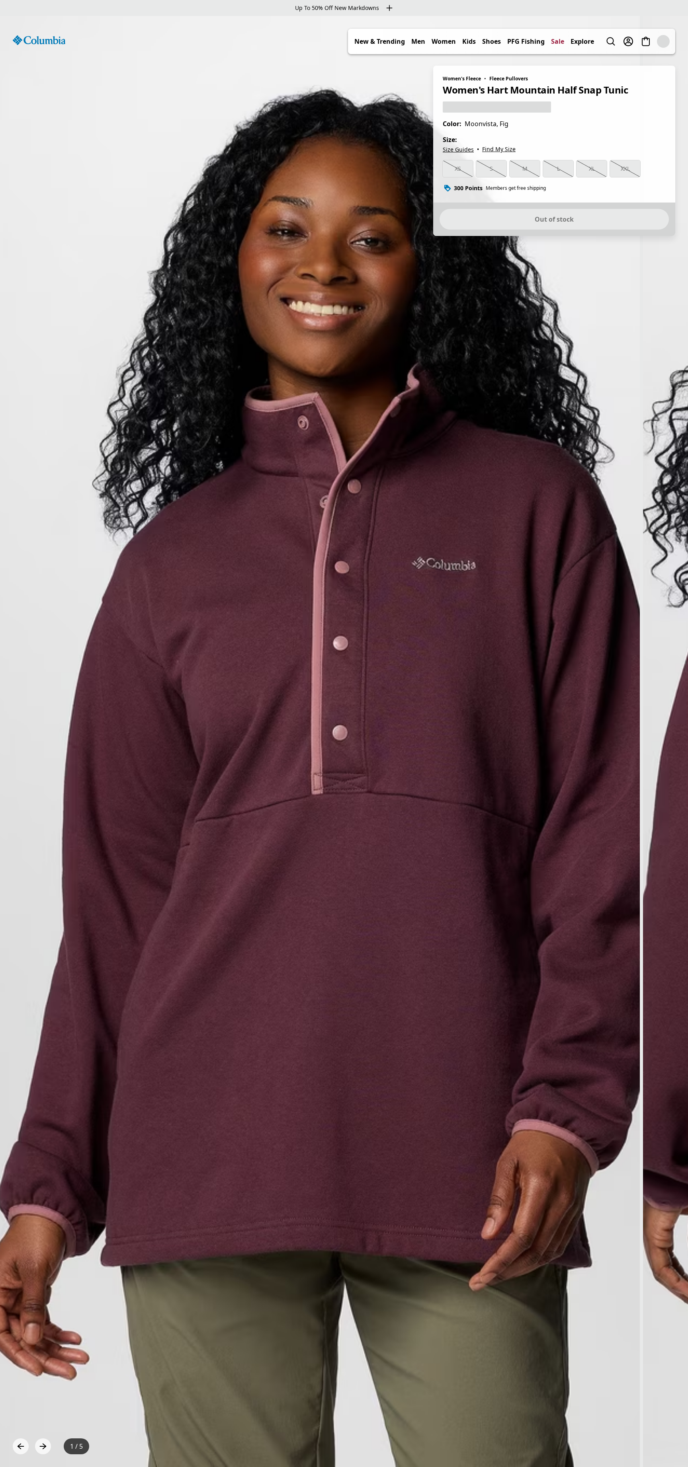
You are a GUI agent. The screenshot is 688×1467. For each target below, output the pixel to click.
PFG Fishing (526, 41)
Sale (557, 41)
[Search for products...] (611, 41)
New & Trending (379, 41)
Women (444, 41)
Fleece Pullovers (508, 78)
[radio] (458, 168)
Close (273, 1406)
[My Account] (628, 41)
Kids (469, 41)
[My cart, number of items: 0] (646, 41)
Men (418, 41)
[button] (665, 1446)
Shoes (491, 41)
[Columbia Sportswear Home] (39, 40)
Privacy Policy (231, 1445)
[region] (344, 741)
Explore (582, 41)
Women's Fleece (462, 78)
